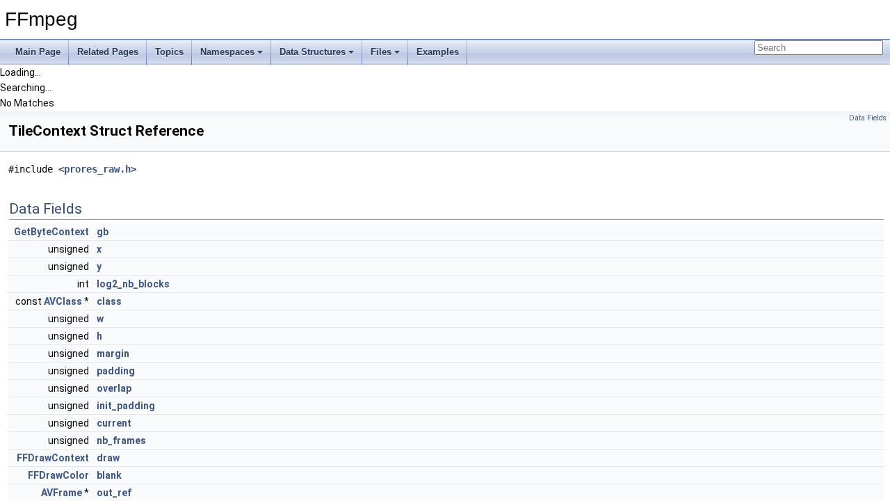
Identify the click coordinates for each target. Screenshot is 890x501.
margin (113, 353)
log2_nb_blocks (133, 283)
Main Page (37, 52)
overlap (114, 388)
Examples (437, 52)
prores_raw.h (97, 169)
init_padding (126, 405)
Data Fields (868, 117)
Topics (169, 52)
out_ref (114, 492)
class (109, 301)
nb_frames (121, 440)
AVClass (63, 301)
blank (109, 475)
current (114, 423)
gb (102, 231)
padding (116, 370)
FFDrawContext (53, 457)
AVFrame (61, 492)
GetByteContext (51, 231)
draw (108, 457)
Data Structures (313, 52)
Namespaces (227, 52)
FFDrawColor (58, 475)
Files (381, 52)
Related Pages (107, 52)
